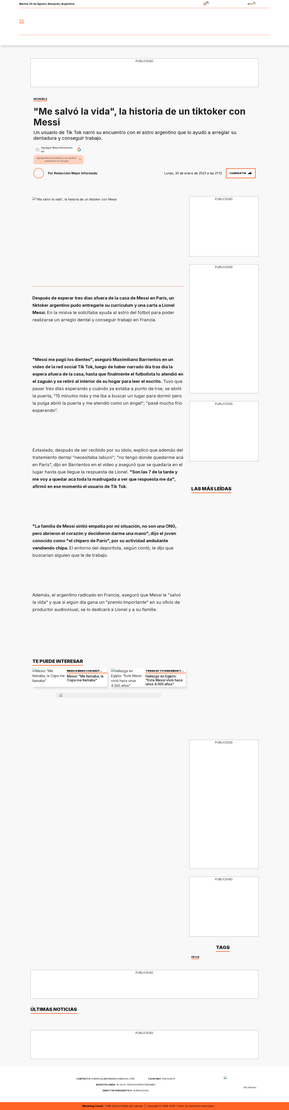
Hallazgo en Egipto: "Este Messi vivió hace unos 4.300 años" (164, 680)
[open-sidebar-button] (21, 21)
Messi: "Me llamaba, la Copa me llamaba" (85, 678)
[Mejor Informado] (144, 21)
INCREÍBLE (40, 98)
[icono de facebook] (241, 21)
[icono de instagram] (258, 21)
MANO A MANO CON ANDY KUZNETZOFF (83, 671)
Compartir (237, 173)
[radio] (193, 4)
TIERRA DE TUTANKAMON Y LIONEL (163, 671)
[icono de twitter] (249, 21)
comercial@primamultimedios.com (105, 1078)
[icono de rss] (267, 21)
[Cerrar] (80, 159)
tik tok (195, 956)
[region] (145, 73)
